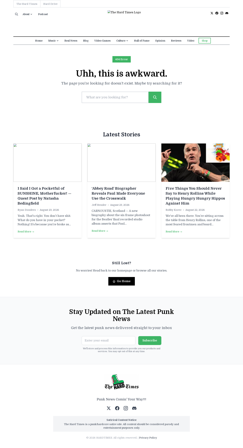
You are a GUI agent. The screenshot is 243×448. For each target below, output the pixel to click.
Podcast (43, 14)
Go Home (124, 281)
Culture (120, 40)
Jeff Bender (99, 204)
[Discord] (226, 13)
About (26, 14)
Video (190, 40)
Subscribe (149, 340)
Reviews (176, 40)
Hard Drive (50, 3)
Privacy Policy (148, 437)
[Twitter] (211, 13)
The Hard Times (26, 3)
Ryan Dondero (27, 209)
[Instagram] (221, 13)
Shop (205, 40)
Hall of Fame (141, 40)
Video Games (102, 40)
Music (52, 40)
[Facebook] (216, 13)
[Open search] (16, 14)
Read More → (26, 231)
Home (39, 40)
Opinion (160, 40)
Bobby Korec (174, 209)
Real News (70, 40)
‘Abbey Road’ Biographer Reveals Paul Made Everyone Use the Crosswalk (118, 193)
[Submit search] (155, 97)
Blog (86, 40)
